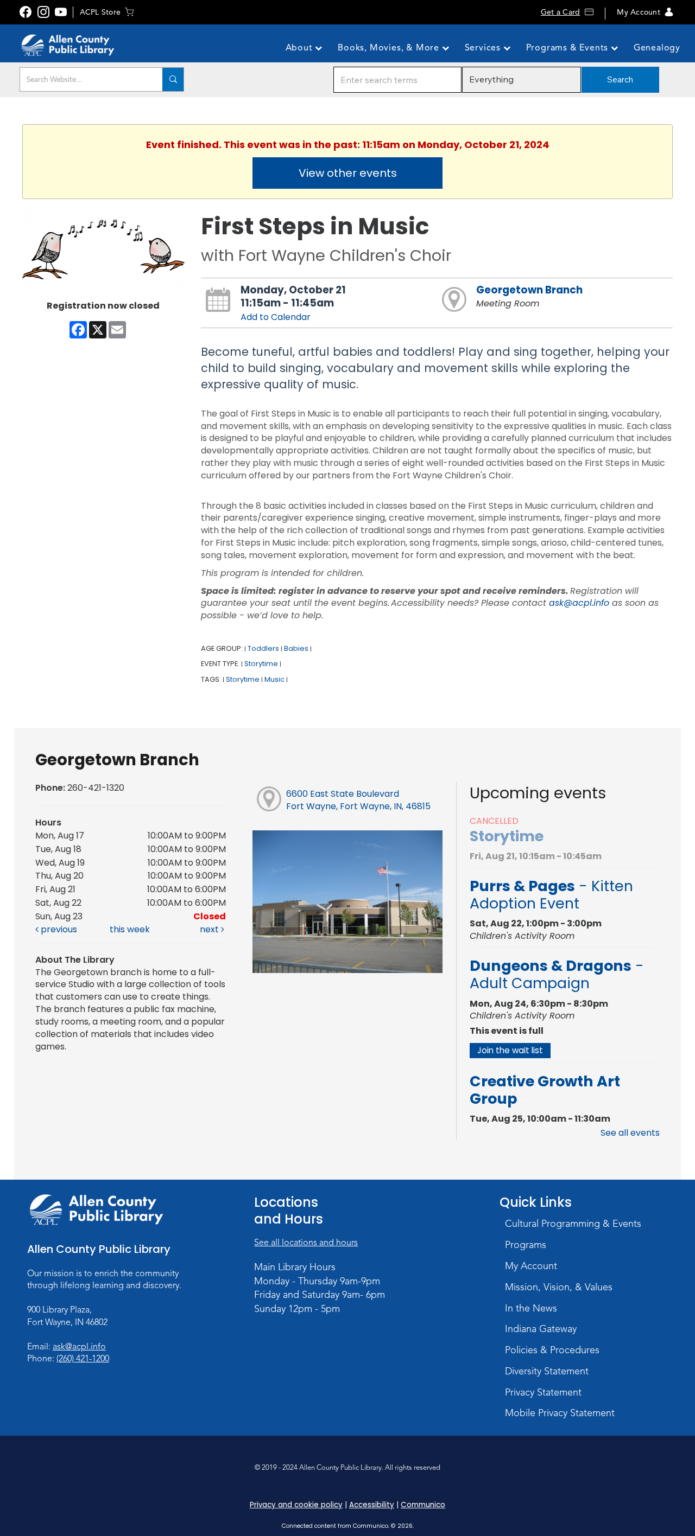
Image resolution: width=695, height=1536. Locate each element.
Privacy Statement (543, 1392)
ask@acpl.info (579, 603)
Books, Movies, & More (390, 47)
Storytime (261, 663)
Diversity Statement (547, 1371)
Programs (525, 1245)
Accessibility (371, 1505)
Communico (423, 1505)
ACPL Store (100, 12)
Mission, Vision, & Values (558, 1287)
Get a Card (560, 12)
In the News (531, 1308)
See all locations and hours (306, 1242)
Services (484, 47)
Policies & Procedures (552, 1350)
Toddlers (263, 648)
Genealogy (657, 47)
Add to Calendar (276, 317)
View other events (348, 173)
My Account (638, 12)
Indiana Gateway (541, 1329)
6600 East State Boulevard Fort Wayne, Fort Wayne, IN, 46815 (358, 800)
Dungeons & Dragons (557, 974)
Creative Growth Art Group (545, 1090)
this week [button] (130, 929)
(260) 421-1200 (82, 1358)
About (300, 47)
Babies (296, 648)
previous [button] (58, 929)
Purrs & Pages (551, 894)
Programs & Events (568, 47)
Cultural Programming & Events (573, 1224)
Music (274, 679)
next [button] (210, 929)
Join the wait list (510, 1050)
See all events (630, 1133)
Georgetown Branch (529, 290)
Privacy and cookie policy (296, 1505)
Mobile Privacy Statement (560, 1413)
